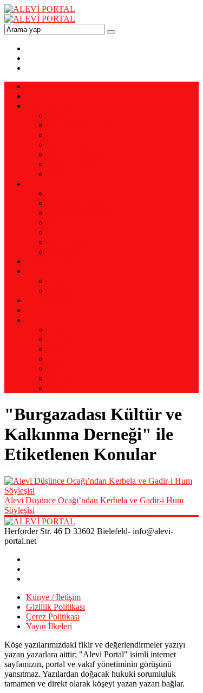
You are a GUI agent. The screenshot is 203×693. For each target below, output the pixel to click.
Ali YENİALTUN (79, 125)
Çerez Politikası (53, 616)
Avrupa (60, 290)
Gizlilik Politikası (55, 606)
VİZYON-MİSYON (61, 96)
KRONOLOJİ (51, 261)
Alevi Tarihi (68, 193)
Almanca (63, 329)
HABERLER (49, 310)
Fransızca (64, 358)
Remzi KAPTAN (78, 173)
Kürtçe (59, 378)
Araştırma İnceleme (81, 212)
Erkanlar (62, 222)
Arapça (60, 339)
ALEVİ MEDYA (56, 300)
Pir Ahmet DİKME (80, 134)
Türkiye (61, 280)
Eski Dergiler (70, 241)
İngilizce (62, 368)
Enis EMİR (67, 144)
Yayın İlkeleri (49, 626)
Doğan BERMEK (79, 164)
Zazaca (60, 387)
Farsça (59, 349)
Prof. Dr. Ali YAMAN (86, 115)
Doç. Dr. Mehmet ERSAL (93, 154)
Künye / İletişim (53, 597)
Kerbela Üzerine (76, 203)
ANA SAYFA (50, 86)
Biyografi (64, 251)
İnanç (57, 232)
